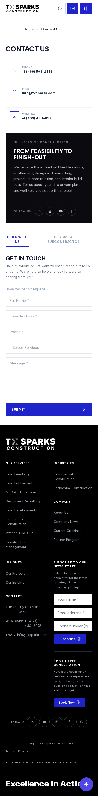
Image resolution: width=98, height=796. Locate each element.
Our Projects (15, 573)
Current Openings (67, 530)
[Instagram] (50, 211)
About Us (61, 512)
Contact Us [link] (50, 29)
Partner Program (66, 539)
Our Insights (15, 582)
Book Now (67, 702)
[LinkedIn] (39, 211)
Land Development (20, 510)
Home (29, 29)
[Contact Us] (72, 8)
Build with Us (17, 239)
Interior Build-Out (19, 533)
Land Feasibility (18, 474)
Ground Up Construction (16, 521)
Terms (10, 751)
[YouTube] (61, 211)
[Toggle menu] (86, 8)
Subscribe (67, 639)
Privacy (23, 751)
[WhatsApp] (81, 722)
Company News (66, 521)
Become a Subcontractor (63, 239)
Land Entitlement (19, 483)
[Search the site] (60, 8)
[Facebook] (72, 211)
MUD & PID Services (21, 492)
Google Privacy (54, 762)
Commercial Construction (64, 476)
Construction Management (16, 544)
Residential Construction (73, 488)
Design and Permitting (23, 501)
